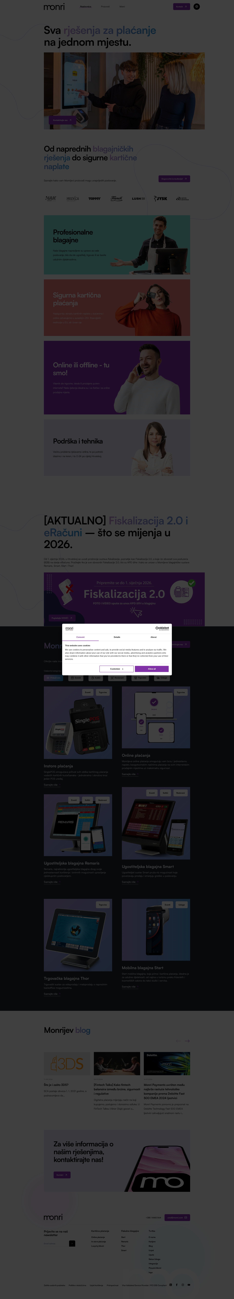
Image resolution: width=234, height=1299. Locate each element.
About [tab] (153, 637)
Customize (115, 669)
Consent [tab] (80, 637)
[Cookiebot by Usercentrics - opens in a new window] (158, 629)
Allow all (152, 669)
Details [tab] (117, 637)
